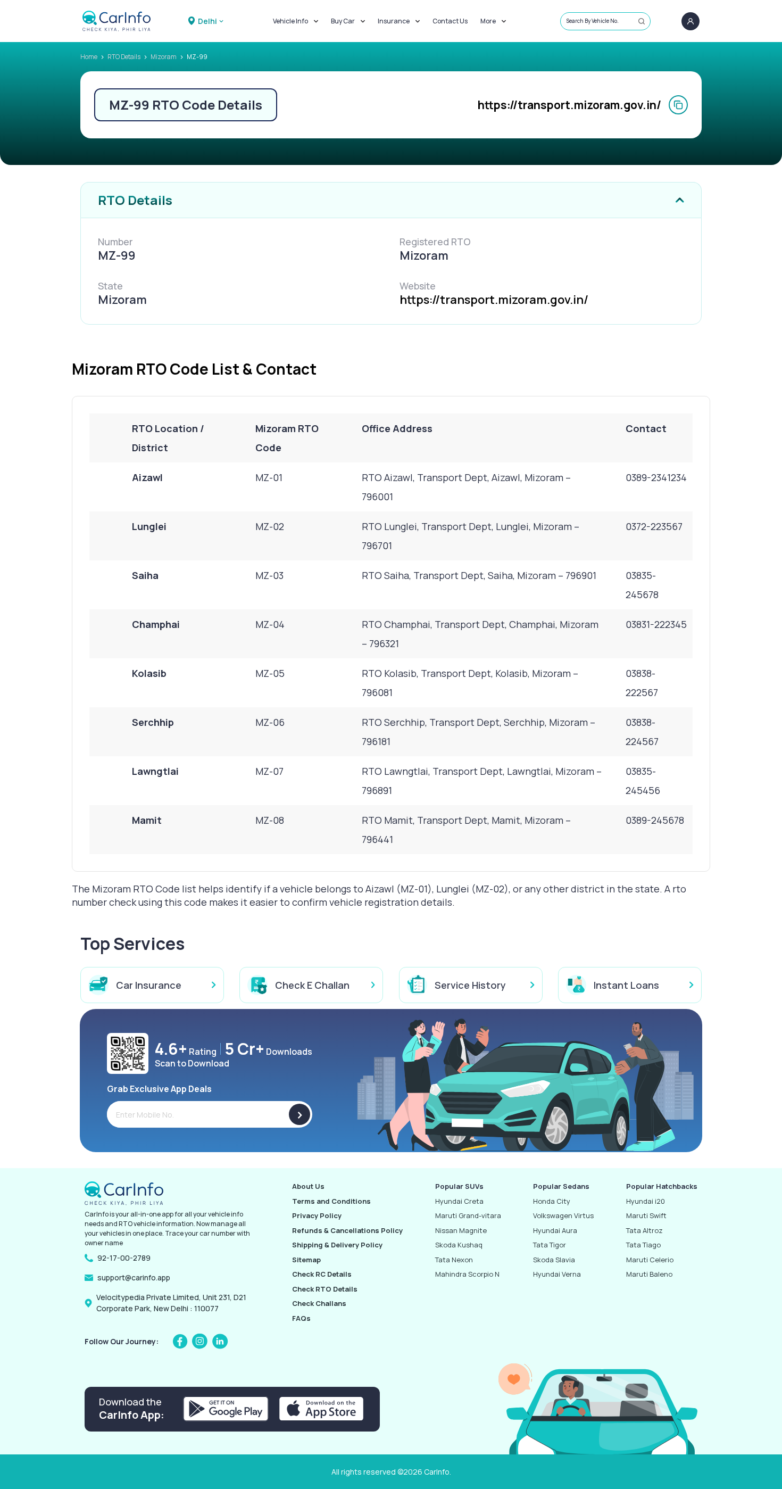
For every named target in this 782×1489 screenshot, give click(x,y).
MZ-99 (197, 57)
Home (88, 57)
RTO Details (123, 57)
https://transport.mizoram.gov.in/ (569, 104)
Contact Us (450, 21)
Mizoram (164, 57)
